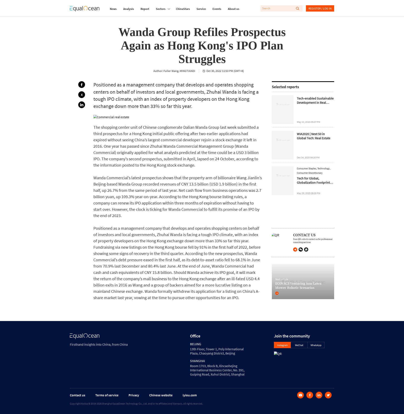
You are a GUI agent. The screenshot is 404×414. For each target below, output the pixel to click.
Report (145, 9)
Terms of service (106, 395)
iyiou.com (190, 395)
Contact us (77, 395)
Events (217, 9)
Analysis (128, 9)
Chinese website (161, 395)
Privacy (134, 395)
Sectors (160, 9)
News (113, 9)
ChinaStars (183, 9)
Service (201, 9)
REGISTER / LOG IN (320, 8)
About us (233, 9)
